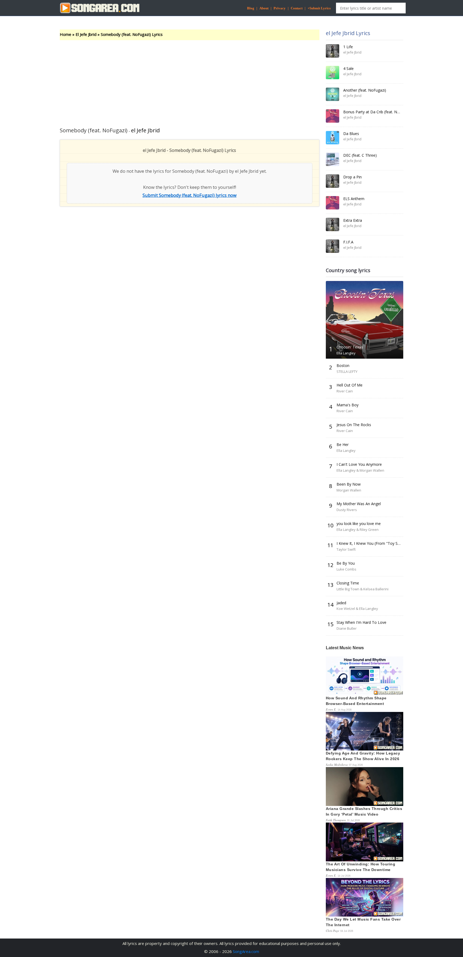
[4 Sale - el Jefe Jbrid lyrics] (332, 72)
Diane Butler (347, 628)
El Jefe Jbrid (86, 34)
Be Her (343, 444)
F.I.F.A (348, 242)
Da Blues (351, 133)
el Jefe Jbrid (145, 130)
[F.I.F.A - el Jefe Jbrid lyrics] (332, 246)
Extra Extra (352, 220)
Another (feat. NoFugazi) (364, 90)
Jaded (341, 602)
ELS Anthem (353, 198)
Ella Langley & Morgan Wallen (360, 470)
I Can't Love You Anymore (359, 464)
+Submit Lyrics (319, 8)
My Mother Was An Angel (359, 503)
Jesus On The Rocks (354, 424)
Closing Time (348, 583)
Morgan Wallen (349, 490)
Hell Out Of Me (350, 385)
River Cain (345, 391)
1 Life (348, 46)
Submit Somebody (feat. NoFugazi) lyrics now (190, 195)
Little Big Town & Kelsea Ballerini (363, 589)
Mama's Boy (348, 404)
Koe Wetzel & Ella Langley (357, 608)
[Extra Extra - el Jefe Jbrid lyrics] (332, 224)
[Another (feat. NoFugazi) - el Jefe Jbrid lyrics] (332, 94)
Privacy (280, 8)
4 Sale (348, 68)
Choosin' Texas (350, 347)
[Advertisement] (189, 80)
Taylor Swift (346, 549)
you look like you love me (359, 523)
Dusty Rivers (347, 509)
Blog (250, 8)
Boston (343, 365)
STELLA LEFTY (347, 371)
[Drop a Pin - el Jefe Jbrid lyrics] (332, 181)
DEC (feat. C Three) (360, 155)
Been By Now (349, 484)
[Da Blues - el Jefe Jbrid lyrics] (332, 137)
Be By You (346, 563)
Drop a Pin (352, 176)
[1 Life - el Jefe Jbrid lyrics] (332, 51)
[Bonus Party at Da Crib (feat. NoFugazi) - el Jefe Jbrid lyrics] (332, 116)
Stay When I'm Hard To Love (361, 622)
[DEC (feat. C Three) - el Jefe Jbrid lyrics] (332, 159)
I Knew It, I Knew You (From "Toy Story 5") (374, 543)
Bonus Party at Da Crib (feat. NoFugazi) (377, 111)
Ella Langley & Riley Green (358, 529)
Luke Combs (346, 569)
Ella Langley (346, 353)
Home (65, 34)
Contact (297, 8)
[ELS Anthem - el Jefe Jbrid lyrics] (332, 202)
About (263, 8)
